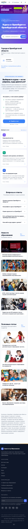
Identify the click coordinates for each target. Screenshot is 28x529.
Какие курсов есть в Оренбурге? (12, 211)
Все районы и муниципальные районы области (14, 66)
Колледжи (4, 467)
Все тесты (23, 130)
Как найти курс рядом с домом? (12, 222)
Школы (3, 465)
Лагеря (3, 475)
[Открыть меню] (25, 2)
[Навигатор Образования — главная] (3, 2)
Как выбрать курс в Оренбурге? (12, 206)
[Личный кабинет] (21, 2)
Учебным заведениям (7, 485)
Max (13, 507)
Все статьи (23, 325)
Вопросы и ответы (6, 490)
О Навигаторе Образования (8, 482)
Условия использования (17, 516)
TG (9, 507)
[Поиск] (9, 2)
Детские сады (5, 462)
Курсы (8, 19)
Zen (17, 507)
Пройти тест (15, 121)
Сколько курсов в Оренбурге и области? (12, 201)
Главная (3, 19)
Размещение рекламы (7, 488)
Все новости (22, 234)
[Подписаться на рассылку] (25, 500)
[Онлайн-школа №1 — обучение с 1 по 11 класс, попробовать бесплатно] (14, 9)
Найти (23, 36)
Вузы (2, 470)
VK (2, 507)
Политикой (18, 504)
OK (6, 507)
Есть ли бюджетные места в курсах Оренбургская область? (13, 216)
